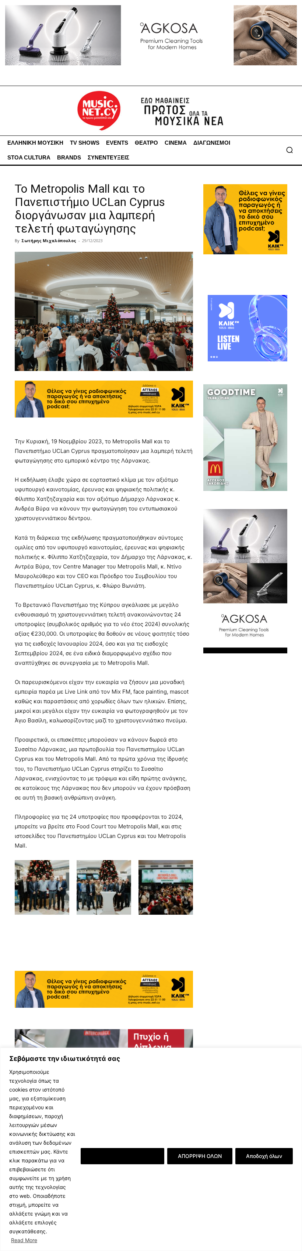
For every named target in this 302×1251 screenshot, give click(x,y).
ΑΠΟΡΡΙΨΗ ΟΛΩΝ (200, 1156)
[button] (289, 149)
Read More (24, 1240)
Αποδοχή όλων (264, 1156)
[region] (151, 1149)
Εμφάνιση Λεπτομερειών (122, 1156)
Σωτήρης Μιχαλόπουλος (48, 240)
